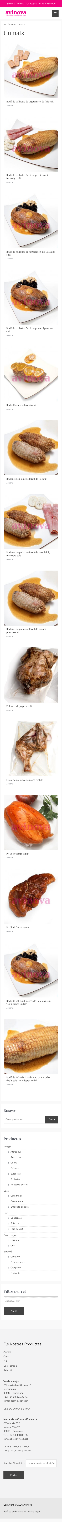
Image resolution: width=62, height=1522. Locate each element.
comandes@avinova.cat (15, 1400)
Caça (6, 1191)
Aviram (12, 24)
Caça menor (17, 1201)
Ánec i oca (16, 1157)
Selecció (8, 1251)
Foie (6, 1213)
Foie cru (15, 1223)
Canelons (15, 1256)
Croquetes (16, 1267)
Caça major (16, 1195)
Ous (13, 1245)
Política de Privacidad (14, 1511)
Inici (5, 24)
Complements (18, 1262)
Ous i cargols (11, 1235)
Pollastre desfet (19, 1184)
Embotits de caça (20, 1206)
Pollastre (15, 1179)
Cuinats (15, 1168)
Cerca (52, 1119)
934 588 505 (48, 3)
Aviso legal (34, 1511)
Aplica (14, 1311)
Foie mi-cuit (17, 1229)
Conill (14, 1162)
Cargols (15, 1240)
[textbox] (32, 1301)
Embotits (15, 1273)
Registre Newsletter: (14, 1463)
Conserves (16, 1218)
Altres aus (16, 1151)
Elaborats (16, 1173)
